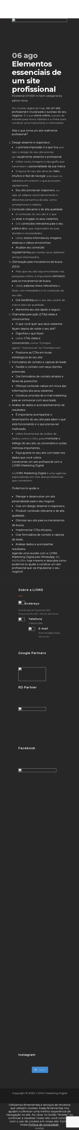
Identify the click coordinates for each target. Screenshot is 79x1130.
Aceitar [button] (39, 1128)
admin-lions (20, 100)
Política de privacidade (43, 1124)
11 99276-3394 (35, 623)
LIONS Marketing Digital (51, 1093)
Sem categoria (48, 96)
